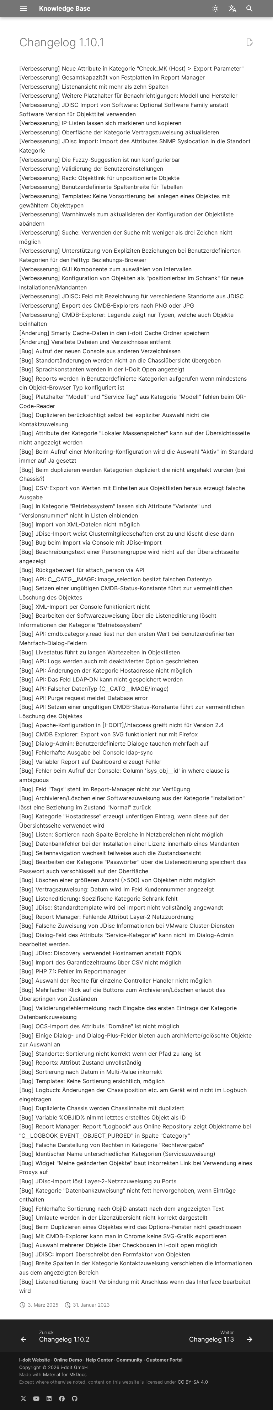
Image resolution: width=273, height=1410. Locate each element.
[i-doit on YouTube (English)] (36, 1398)
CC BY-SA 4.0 (193, 1382)
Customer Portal (164, 1360)
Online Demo (68, 1360)
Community (129, 1360)
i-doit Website (34, 1360)
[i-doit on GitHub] (74, 1398)
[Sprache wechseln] (232, 8)
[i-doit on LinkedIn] (49, 1398)
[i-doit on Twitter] (23, 1398)
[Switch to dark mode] (215, 8)
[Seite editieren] (249, 42)
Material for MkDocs (65, 1374)
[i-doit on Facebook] (62, 1398)
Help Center (99, 1360)
